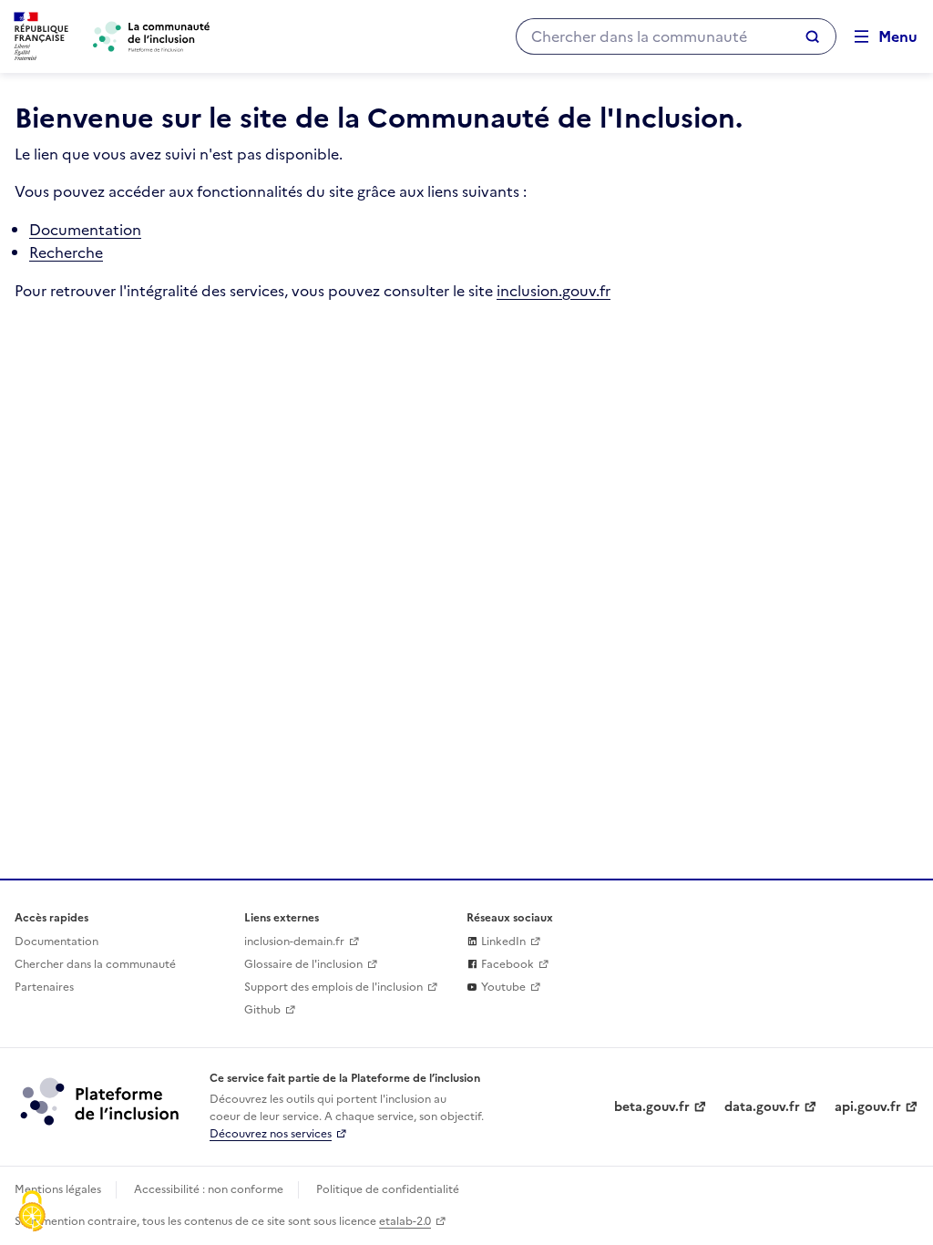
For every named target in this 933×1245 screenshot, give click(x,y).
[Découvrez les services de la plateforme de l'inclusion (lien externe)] (101, 1101)
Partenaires (44, 987)
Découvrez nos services (271, 1134)
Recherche (66, 252)
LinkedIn (502, 941)
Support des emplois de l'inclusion (333, 987)
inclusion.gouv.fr (553, 291)
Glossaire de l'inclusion (303, 964)
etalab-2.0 (405, 1221)
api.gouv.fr (868, 1106)
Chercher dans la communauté (95, 964)
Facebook (506, 964)
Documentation (85, 230)
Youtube (502, 987)
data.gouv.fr (762, 1106)
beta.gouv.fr (652, 1106)
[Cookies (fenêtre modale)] (32, 1213)
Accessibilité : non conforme (208, 1189)
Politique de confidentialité (387, 1189)
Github (262, 1010)
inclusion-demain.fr (294, 941)
